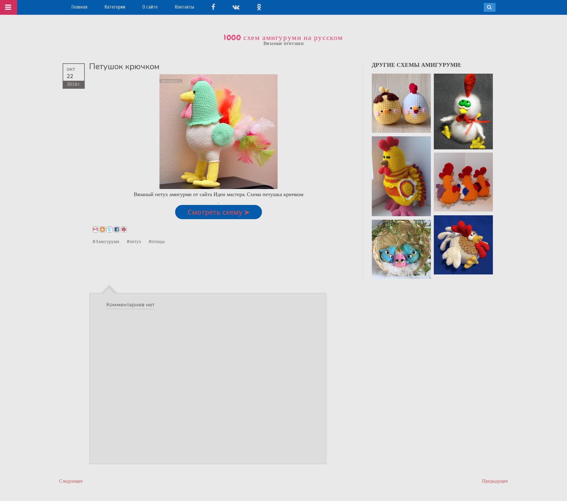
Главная (79, 7)
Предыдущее (495, 481)
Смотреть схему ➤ (219, 212)
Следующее (71, 481)
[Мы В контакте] (235, 7)
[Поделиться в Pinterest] (124, 229)
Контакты (184, 7)
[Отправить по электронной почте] (95, 229)
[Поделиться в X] (110, 229)
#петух (134, 241)
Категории (115, 7)
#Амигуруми (105, 241)
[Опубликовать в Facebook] (117, 229)
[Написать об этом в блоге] (102, 229)
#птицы (157, 241)
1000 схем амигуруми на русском (283, 37)
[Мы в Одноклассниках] (259, 7)
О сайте (150, 7)
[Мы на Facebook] (213, 7)
